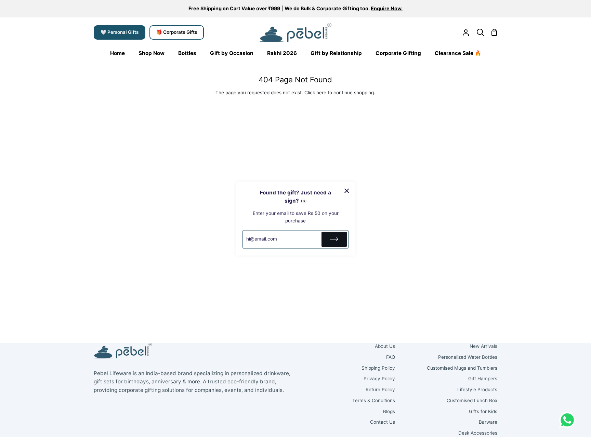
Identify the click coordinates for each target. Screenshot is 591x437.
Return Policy (380, 389)
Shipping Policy (378, 368)
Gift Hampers (482, 378)
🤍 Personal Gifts (120, 32)
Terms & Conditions (373, 400)
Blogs (389, 411)
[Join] (334, 239)
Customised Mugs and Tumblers (462, 368)
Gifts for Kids (483, 411)
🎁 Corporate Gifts (176, 32)
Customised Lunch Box (472, 400)
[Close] (346, 191)
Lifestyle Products (477, 389)
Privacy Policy (379, 378)
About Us (385, 346)
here (321, 92)
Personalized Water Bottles (467, 357)
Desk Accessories (477, 433)
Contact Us (382, 422)
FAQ (390, 357)
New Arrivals (483, 346)
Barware (488, 422)
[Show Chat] (569, 420)
